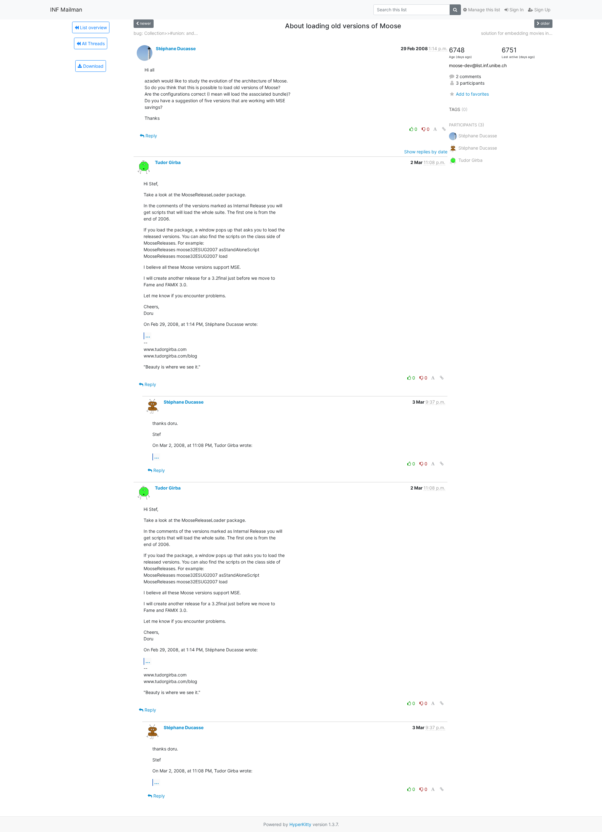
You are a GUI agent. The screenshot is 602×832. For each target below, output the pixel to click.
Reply (150, 135)
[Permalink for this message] (444, 129)
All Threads (93, 43)
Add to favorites (472, 94)
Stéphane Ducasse (176, 48)
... (147, 335)
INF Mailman (66, 9)
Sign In (516, 9)
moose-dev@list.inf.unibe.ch (478, 65)
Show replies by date (425, 151)
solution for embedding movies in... (516, 33)
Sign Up (542, 9)
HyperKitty (300, 824)
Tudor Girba (168, 162)
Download (92, 66)
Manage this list (483, 9)
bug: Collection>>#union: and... (166, 33)
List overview (93, 27)
